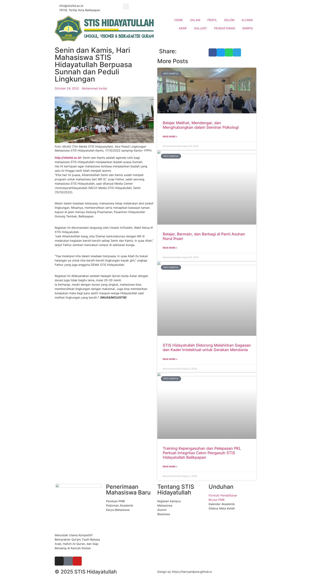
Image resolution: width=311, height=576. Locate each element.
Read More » (170, 136)
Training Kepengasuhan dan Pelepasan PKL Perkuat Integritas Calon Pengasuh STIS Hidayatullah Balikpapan (202, 453)
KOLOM (229, 20)
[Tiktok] (68, 561)
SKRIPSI (247, 28)
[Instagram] (59, 561)
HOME (178, 20)
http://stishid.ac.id (67, 157)
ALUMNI (247, 20)
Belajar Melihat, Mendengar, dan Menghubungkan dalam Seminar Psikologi (201, 125)
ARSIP (183, 28)
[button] (126, 7)
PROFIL (212, 20)
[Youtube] (77, 561)
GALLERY (200, 28)
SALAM (195, 20)
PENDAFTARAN (224, 28)
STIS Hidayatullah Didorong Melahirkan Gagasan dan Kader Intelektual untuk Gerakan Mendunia (207, 347)
